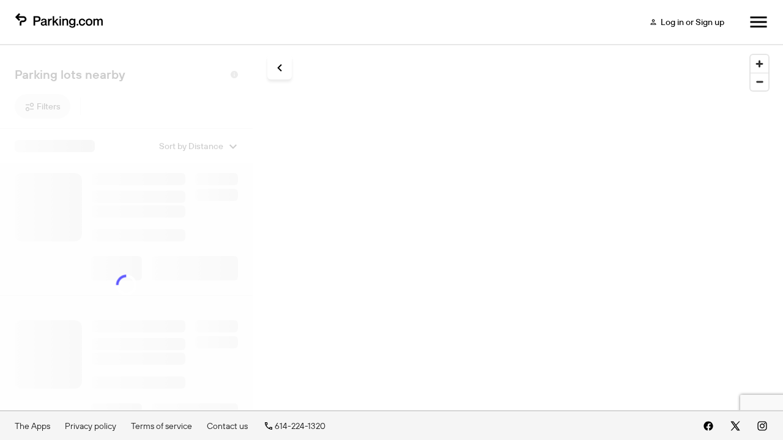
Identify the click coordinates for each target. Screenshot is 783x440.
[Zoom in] (759, 64)
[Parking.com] (59, 22)
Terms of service (161, 425)
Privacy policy (90, 425)
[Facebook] (708, 426)
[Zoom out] (759, 81)
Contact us (227, 425)
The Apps (32, 425)
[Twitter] (735, 426)
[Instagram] (762, 426)
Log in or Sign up (692, 22)
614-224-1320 (300, 425)
